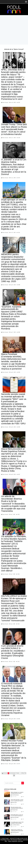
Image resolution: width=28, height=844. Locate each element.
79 (25, 773)
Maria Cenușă (5, 102)
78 (22, 773)
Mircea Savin (14, 802)
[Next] (14, 775)
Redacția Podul (15, 809)
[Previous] (3, 773)
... (20, 773)
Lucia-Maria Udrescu (15, 824)
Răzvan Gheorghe (15, 817)
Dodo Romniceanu (15, 794)
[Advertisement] (14, 30)
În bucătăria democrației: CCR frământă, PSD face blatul (17, 823)
